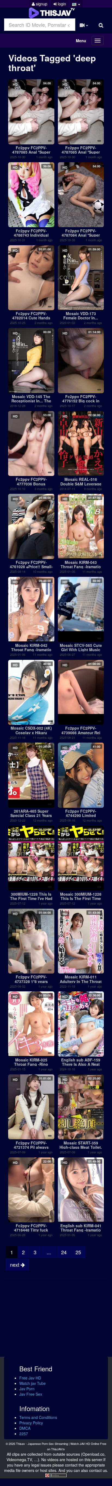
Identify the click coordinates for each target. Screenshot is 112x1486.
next (15, 1264)
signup (41, 3)
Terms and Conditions (38, 1417)
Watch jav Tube (32, 1383)
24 (64, 1252)
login (61, 3)
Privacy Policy (31, 1422)
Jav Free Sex (30, 1394)
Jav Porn (27, 1388)
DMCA (24, 1428)
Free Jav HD (30, 1378)
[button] (76, 4)
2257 (23, 1433)
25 (78, 1252)
